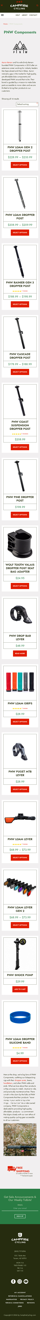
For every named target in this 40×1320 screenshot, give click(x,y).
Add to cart (20, 989)
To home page (20, 1238)
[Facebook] (13, 1281)
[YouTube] (25, 1281)
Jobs (20, 1306)
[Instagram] (19, 1281)
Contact (33, 15)
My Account (20, 1292)
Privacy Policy (27, 1299)
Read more (20, 653)
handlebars (8, 1083)
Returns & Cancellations (20, 1296)
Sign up (20, 1216)
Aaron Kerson (7, 62)
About (24, 15)
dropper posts (20, 1080)
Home (5, 24)
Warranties (11, 1299)
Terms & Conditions (14, 1303)
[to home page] (19, 5)
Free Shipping (23, 1169)
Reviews (31, 1303)
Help (18, 15)
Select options (20, 165)
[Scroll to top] (3, 1298)
